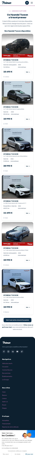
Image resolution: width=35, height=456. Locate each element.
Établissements (7, 376)
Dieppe (4, 408)
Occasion (5, 367)
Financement (6, 424)
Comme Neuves (7, 370)
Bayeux (4, 395)
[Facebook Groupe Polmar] (4, 351)
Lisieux (4, 398)
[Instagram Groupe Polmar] (8, 351)
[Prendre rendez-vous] (27, 3)
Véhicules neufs (7, 363)
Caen (4, 392)
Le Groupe (5, 379)
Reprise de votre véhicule (10, 427)
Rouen (4, 405)
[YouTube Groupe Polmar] (17, 351)
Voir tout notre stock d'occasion (17, 320)
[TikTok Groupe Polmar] (22, 351)
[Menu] (32, 3)
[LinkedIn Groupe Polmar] (13, 351)
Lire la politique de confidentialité (10, 448)
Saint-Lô (5, 402)
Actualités (5, 420)
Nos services (6, 373)
